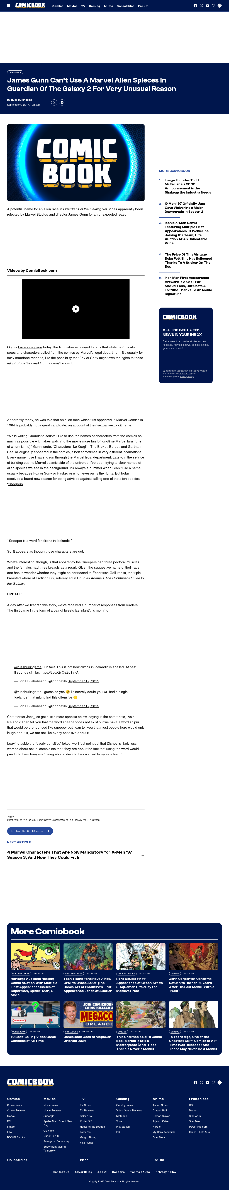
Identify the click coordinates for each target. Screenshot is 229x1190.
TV (83, 6)
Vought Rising (88, 1137)
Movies (72, 6)
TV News (85, 1105)
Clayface (48, 1130)
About (102, 1172)
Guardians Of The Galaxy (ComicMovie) (29, 819)
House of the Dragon (92, 1126)
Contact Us (61, 1172)
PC (118, 1132)
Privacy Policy (187, 376)
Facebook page (30, 346)
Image (11, 1126)
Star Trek (194, 1121)
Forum (143, 6)
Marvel (11, 1116)
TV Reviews (87, 1110)
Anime (108, 6)
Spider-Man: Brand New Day (57, 1123)
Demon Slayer (161, 1116)
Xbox (119, 1121)
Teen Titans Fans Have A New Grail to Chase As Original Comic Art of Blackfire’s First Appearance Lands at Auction (88, 985)
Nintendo (121, 1116)
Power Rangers (198, 1126)
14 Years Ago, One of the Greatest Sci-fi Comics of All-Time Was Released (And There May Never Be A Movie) (193, 1043)
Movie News (50, 1105)
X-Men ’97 (86, 1121)
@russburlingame (28, 666)
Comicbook (15, 72)
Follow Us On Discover (28, 831)
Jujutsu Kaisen (161, 1121)
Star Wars (195, 1116)
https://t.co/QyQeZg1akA (60, 672)
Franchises (199, 1099)
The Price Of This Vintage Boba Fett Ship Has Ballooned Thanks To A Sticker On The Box (188, 261)
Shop (84, 1160)
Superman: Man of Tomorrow (54, 1148)
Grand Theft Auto (199, 1132)
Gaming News (124, 1105)
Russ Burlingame (21, 99)
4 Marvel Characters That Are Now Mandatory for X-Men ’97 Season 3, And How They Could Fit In (69, 855)
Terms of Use (185, 373)
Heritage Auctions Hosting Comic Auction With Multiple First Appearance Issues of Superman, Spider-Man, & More (34, 987)
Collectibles (126, 6)
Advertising (83, 1172)
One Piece (159, 1137)
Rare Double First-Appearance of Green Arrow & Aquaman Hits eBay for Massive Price (139, 985)
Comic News (14, 1105)
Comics (58, 6)
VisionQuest (87, 1142)
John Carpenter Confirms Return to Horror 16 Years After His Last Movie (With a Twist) (191, 985)
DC (9, 1121)
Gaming (94, 6)
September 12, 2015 (83, 680)
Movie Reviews (52, 1110)
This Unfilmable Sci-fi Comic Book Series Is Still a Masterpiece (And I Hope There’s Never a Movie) (139, 1043)
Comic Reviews (16, 1110)
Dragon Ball (160, 1110)
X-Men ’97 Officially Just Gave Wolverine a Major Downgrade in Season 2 (185, 208)
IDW (9, 1132)
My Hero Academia (164, 1132)
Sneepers (15, 483)
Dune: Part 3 (51, 1136)
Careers (118, 1172)
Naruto (157, 1126)
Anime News (160, 1105)
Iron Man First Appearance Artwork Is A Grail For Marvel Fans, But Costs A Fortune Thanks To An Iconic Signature (188, 286)
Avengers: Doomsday (56, 1141)
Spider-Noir (87, 1116)
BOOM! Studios (16, 1137)
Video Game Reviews (129, 1110)
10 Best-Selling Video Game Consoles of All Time (33, 1039)
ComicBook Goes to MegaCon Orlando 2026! (87, 1039)
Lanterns (85, 1132)
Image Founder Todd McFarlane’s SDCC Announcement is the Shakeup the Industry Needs (188, 186)
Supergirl (48, 1116)
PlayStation (123, 1126)
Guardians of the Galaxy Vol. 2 (72, 819)
